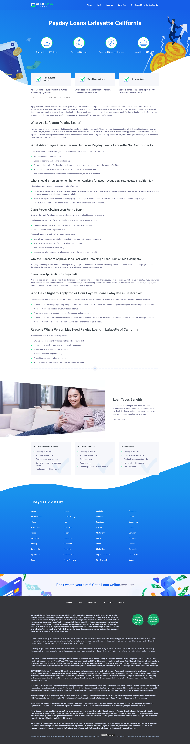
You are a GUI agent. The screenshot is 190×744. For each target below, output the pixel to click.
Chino (98, 544)
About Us (109, 5)
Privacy (89, 5)
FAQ (99, 5)
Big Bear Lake (36, 555)
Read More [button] (95, 368)
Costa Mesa (133, 555)
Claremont (133, 511)
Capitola (99, 511)
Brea (65, 522)
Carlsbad (99, 517)
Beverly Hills (35, 549)
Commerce (133, 533)
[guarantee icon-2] (153, 620)
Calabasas (67, 544)
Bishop (66, 511)
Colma (131, 527)
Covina (131, 560)
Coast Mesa (133, 522)
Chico (98, 538)
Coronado (133, 549)
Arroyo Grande (36, 517)
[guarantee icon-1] (138, 620)
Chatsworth (100, 533)
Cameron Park (68, 555)
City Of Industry (102, 560)
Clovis (131, 517)
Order (121, 603)
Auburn (33, 533)
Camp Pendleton (69, 560)
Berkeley (34, 544)
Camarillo (67, 549)
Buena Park (67, 527)
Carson (99, 527)
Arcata (33, 511)
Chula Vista (100, 549)
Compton (132, 538)
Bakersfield (35, 538)
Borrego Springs (69, 517)
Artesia (33, 522)
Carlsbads (100, 522)
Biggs (33, 560)
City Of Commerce (103, 555)
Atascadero (35, 527)
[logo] (42, 5)
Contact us (122, 5)
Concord (132, 544)
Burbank (66, 533)
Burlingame (67, 538)
